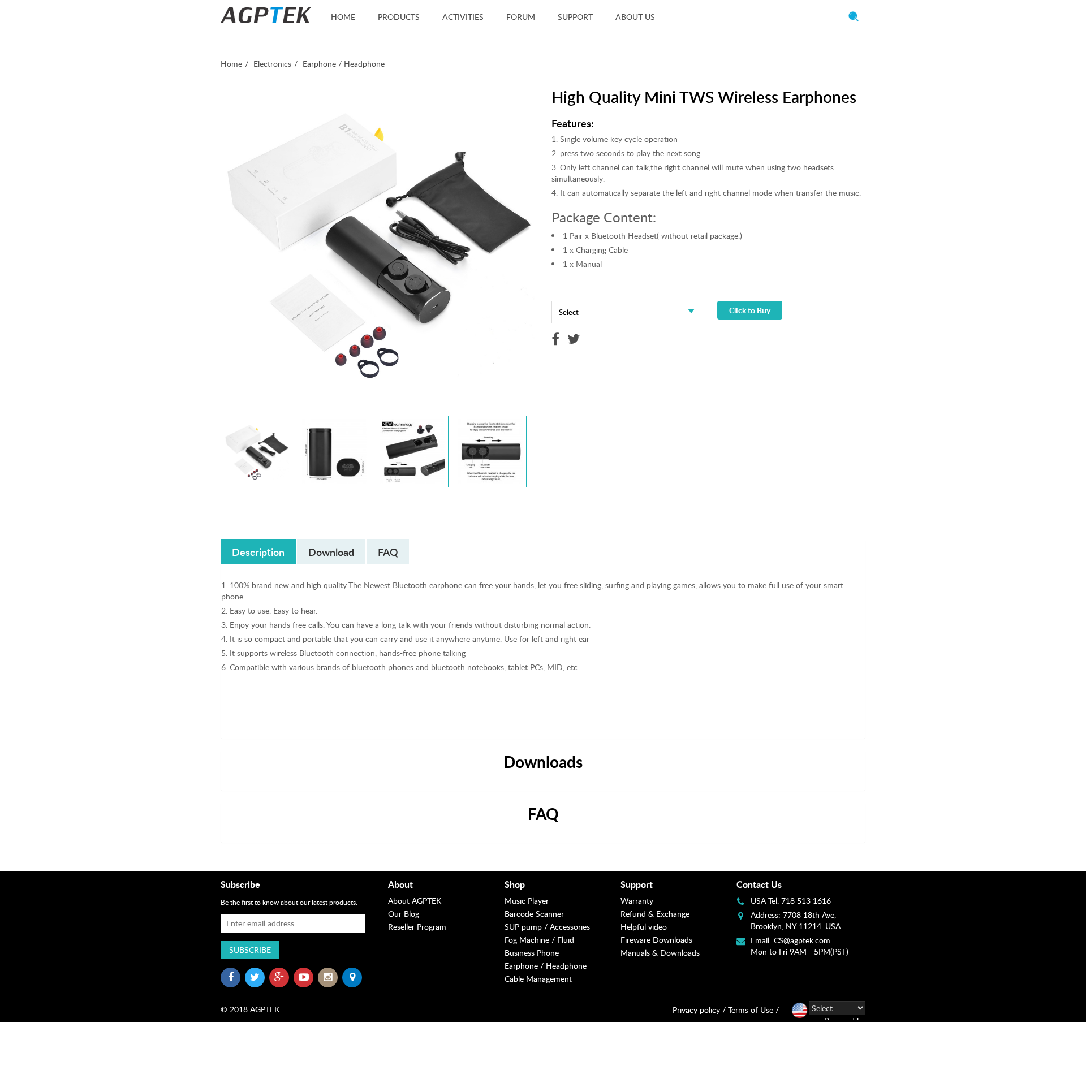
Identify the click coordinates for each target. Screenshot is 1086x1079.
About (400, 884)
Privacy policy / (699, 1009)
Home (343, 16)
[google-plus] (279, 977)
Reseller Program (417, 926)
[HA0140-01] (256, 451)
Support (575, 16)
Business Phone (532, 952)
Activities (463, 16)
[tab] (446, 884)
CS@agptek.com (802, 940)
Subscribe (250, 949)
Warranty (636, 900)
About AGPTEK (414, 900)
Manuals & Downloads (660, 952)
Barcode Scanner (534, 913)
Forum (520, 16)
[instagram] (328, 977)
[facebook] (230, 977)
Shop (515, 884)
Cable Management (538, 978)
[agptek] (266, 15)
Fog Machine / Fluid (539, 939)
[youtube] (303, 977)
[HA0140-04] (491, 451)
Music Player (527, 900)
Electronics (272, 63)
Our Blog (403, 913)
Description (258, 552)
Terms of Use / (753, 1009)
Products (399, 16)
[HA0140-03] (413, 451)
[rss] (352, 977)
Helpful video (643, 926)
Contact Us (759, 884)
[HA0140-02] (334, 451)
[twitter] (255, 977)
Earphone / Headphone (344, 63)
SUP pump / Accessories (547, 926)
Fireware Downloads (656, 939)
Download (331, 552)
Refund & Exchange (654, 913)
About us (635, 16)
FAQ (388, 552)
